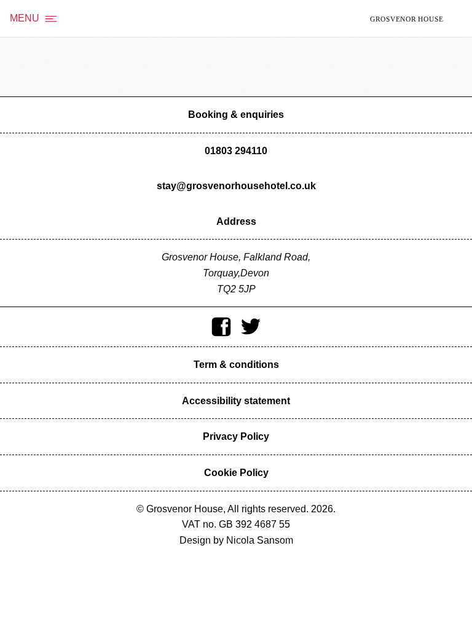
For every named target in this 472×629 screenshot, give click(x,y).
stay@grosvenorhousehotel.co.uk (236, 186)
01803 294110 (236, 151)
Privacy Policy (236, 436)
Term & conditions (236, 364)
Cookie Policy (236, 472)
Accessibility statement (236, 401)
